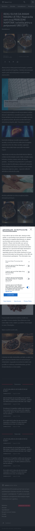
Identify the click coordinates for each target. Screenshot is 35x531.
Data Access (17, 301)
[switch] (28, 266)
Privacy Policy (28, 301)
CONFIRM (10, 295)
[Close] (31, 230)
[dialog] (17, 265)
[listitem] (17, 261)
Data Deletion (7, 301)
